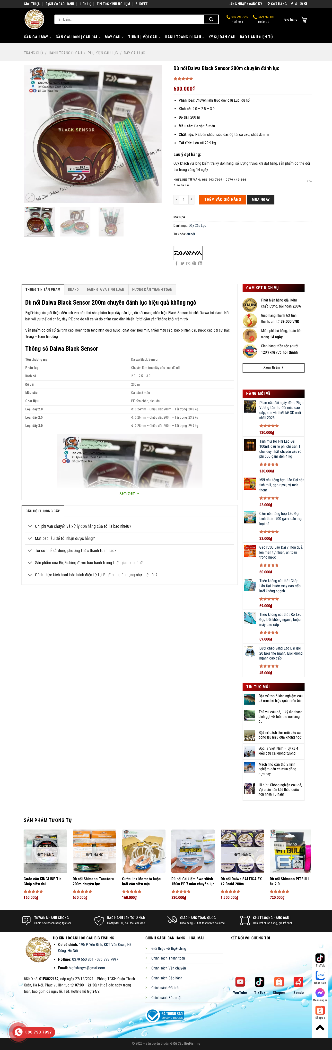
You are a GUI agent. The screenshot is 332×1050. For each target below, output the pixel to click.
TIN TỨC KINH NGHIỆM (113, 4)
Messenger (320, 1000)
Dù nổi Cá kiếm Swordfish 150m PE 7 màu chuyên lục (192, 881)
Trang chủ (33, 53)
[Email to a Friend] (188, 263)
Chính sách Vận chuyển (168, 968)
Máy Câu (112, 37)
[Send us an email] (301, 4)
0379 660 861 (265, 19)
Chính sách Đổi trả (165, 987)
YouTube (240, 992)
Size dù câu (182, 185)
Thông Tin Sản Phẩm (43, 290)
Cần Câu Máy (36, 37)
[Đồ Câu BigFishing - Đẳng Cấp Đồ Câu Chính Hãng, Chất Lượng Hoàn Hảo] (35, 19)
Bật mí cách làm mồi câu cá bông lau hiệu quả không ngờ (280, 735)
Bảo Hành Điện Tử (256, 37)
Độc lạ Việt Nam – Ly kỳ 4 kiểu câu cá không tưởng (278, 750)
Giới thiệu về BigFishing (168, 948)
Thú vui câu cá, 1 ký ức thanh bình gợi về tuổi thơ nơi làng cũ (280, 717)
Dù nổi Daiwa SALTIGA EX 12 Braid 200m (241, 881)
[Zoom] (30, 197)
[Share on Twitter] (182, 263)
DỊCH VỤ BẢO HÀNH (60, 4)
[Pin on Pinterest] (194, 263)
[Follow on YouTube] (305, 4)
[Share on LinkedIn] (200, 263)
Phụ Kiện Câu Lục (102, 53)
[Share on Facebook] (176, 263)
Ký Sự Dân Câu (222, 37)
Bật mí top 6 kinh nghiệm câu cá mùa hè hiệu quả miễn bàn (281, 698)
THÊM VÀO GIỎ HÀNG (222, 199)
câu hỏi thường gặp (43, 511)
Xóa (309, 181)
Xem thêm (127, 493)
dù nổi (190, 234)
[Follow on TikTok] (296, 4)
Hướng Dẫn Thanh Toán (152, 290)
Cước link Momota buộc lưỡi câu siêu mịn (141, 881)
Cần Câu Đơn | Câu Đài (76, 37)
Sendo (298, 992)
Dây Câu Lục (134, 53)
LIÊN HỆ (85, 4)
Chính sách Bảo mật (166, 997)
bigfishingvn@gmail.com (87, 968)
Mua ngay (261, 199)
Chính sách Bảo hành (166, 978)
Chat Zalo (320, 983)
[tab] (43, 289)
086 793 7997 (239, 19)
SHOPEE (142, 4)
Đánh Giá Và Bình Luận (105, 290)
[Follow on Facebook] (291, 4)
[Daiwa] (188, 253)
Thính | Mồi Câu (142, 37)
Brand (73, 290)
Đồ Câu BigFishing (186, 1044)
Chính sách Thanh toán (168, 958)
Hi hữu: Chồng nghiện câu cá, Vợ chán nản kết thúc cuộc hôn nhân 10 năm (280, 790)
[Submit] (211, 19)
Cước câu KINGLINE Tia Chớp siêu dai (42, 881)
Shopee (279, 992)
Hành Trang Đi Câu (183, 37)
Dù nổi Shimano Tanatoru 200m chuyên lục (93, 881)
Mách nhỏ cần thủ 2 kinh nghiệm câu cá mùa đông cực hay (277, 769)
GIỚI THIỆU (32, 4)
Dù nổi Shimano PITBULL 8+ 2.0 (290, 881)
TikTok (259, 992)
